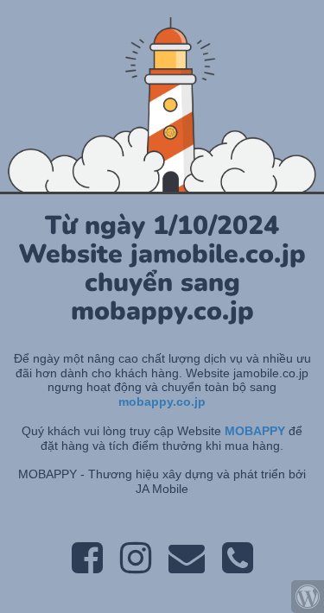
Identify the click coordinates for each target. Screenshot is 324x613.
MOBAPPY (257, 431)
